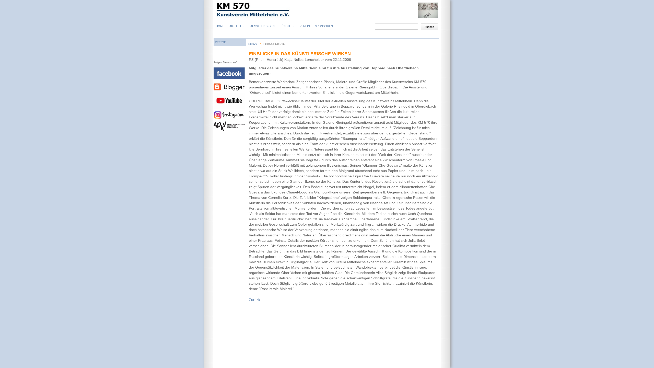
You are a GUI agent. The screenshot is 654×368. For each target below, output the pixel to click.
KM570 (252, 43)
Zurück (254, 300)
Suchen (429, 26)
